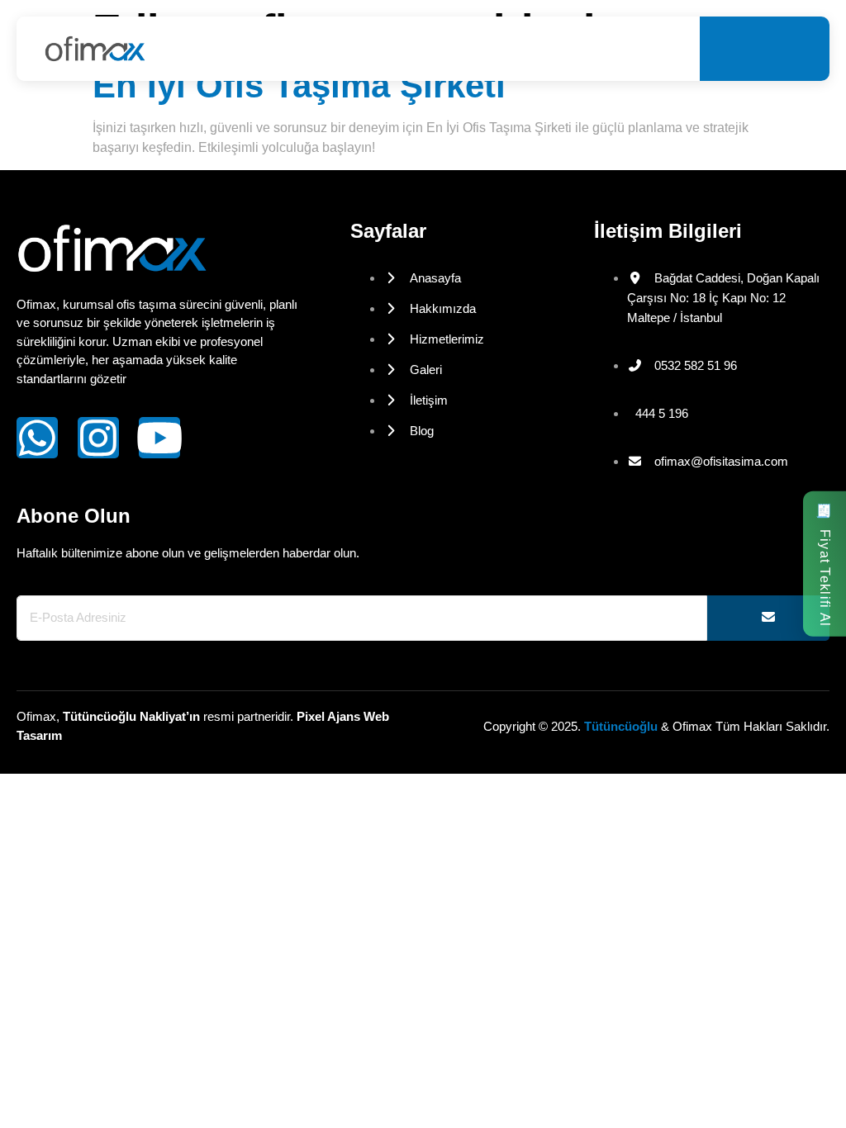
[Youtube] (159, 437)
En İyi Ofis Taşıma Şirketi (299, 85)
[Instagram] (98, 437)
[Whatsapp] (37, 437)
